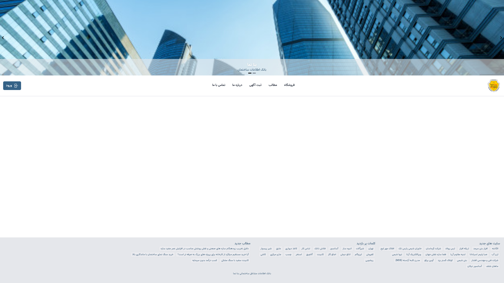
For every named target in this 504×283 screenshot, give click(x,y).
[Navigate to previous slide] (3, 38)
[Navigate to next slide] (501, 38)
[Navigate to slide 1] (249, 73)
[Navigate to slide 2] (254, 73)
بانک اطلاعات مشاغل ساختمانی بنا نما (252, 273)
